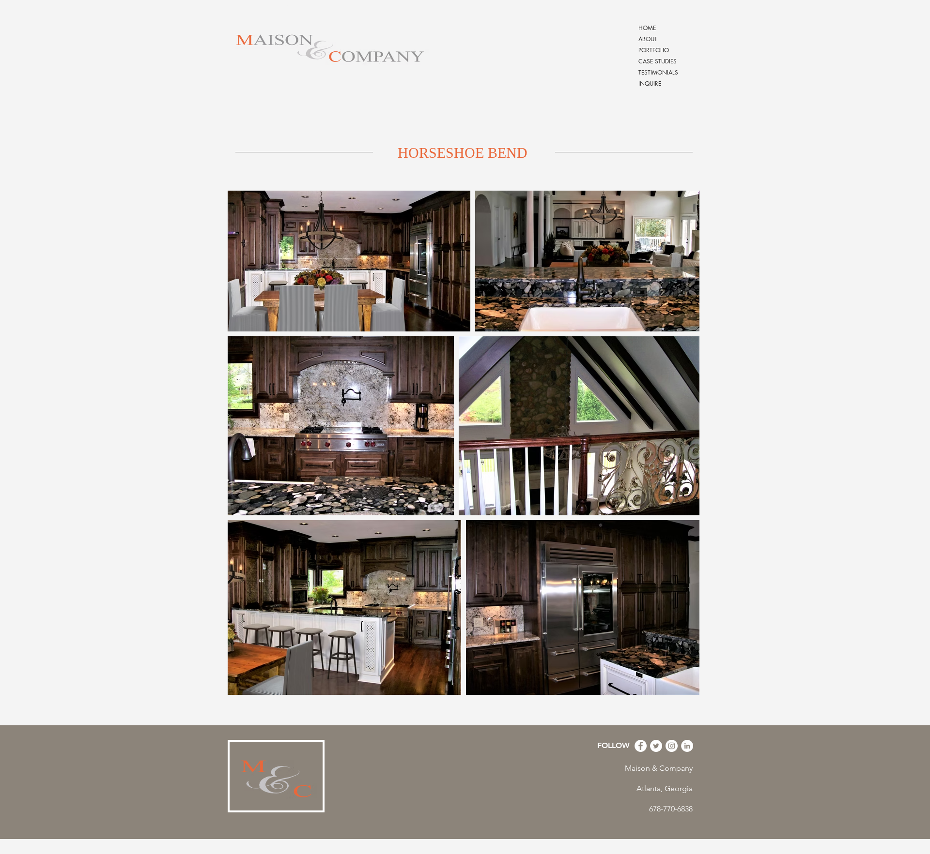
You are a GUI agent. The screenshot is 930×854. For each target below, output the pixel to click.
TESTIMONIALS (658, 72)
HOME (647, 28)
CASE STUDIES (657, 61)
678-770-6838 (671, 808)
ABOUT (647, 39)
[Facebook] (641, 746)
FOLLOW (613, 745)
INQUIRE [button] (649, 83)
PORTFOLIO (653, 50)
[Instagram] (672, 746)
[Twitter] (656, 746)
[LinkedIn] (687, 746)
